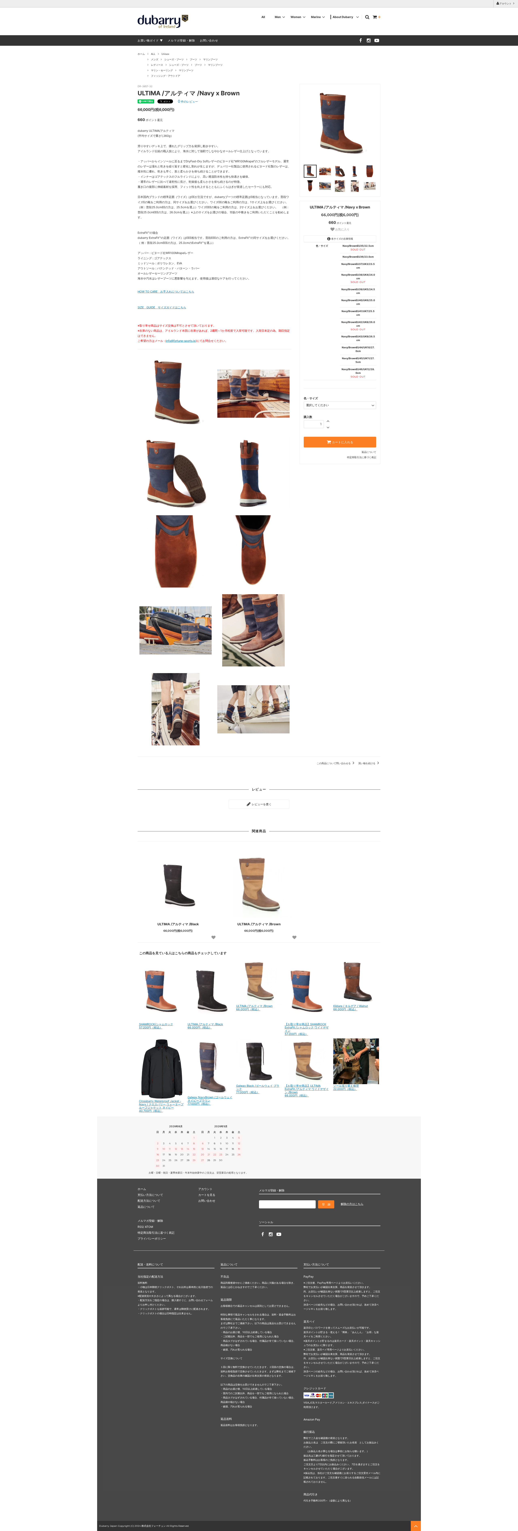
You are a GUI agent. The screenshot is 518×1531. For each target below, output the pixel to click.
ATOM (149, 1226)
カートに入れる (342, 442)
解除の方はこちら (352, 1204)
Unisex (165, 53)
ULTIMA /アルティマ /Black (178, 924)
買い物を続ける (367, 763)
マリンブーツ (210, 59)
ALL (153, 53)
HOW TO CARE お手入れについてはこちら (166, 291)
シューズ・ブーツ (174, 59)
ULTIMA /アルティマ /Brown (259, 924)
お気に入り (341, 229)
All (263, 17)
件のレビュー (188, 101)
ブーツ (193, 59)
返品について (369, 452)
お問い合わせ (209, 40)
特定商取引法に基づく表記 (361, 457)
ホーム (141, 53)
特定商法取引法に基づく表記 (156, 1232)
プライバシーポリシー (152, 1238)
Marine (316, 17)
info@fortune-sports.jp (181, 340)
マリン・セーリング (162, 70)
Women (296, 17)
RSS (140, 1226)
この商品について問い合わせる (334, 763)
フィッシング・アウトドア (165, 75)
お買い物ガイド (148, 40)
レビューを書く (261, 804)
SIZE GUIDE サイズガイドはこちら (162, 307)
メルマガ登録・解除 (181, 40)
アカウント (505, 3)
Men (278, 17)
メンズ (154, 59)
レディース (157, 64)
